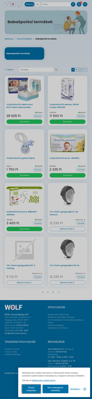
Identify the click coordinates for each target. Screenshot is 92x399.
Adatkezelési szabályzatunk (43, 380)
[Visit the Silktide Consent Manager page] (84, 389)
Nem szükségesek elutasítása (55, 389)
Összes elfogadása (31, 389)
